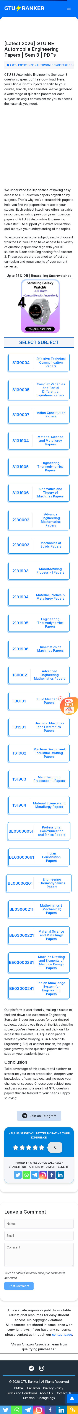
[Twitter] (18, 1175)
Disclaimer (33, 1388)
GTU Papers (19, 65)
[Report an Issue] (72, 1399)
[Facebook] (51, 1175)
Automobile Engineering (53, 65)
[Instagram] (43, 1175)
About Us (46, 1393)
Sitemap (29, 1398)
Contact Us (63, 1393)
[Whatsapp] (26, 1175)
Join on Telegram (42, 1116)
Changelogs (46, 1398)
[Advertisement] (39, 149)
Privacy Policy (53, 1388)
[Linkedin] (60, 1175)
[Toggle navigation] (69, 8)
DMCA (18, 1388)
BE (32, 65)
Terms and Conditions (21, 1393)
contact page (62, 1334)
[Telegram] (35, 1175)
